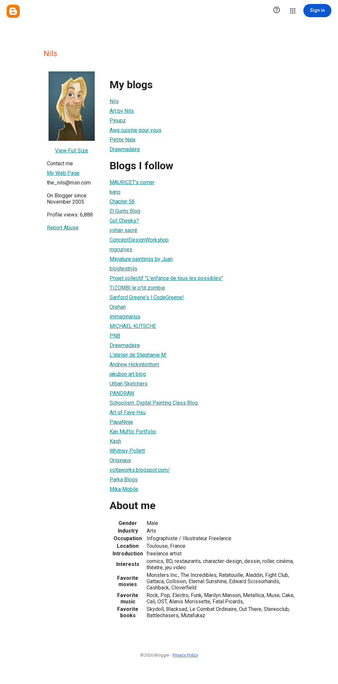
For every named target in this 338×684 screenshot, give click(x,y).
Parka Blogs (124, 479)
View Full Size (71, 150)
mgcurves (121, 249)
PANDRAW (122, 393)
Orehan (118, 307)
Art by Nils (122, 111)
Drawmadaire (125, 149)
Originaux (120, 460)
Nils (114, 101)
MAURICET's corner (132, 182)
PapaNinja (121, 422)
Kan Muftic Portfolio (133, 431)
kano (115, 192)
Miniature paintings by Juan (141, 259)
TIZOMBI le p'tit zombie (137, 288)
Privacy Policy (185, 655)
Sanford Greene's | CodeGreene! (147, 297)
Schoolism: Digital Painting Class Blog (154, 403)
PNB (115, 336)
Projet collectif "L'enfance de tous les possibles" (166, 278)
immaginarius (125, 316)
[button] (277, 11)
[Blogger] (13, 11)
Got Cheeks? (124, 221)
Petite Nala (122, 140)
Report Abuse (63, 227)
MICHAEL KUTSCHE (133, 326)
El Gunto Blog (125, 211)
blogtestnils (123, 268)
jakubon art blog (128, 374)
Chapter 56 (122, 201)
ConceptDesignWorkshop (139, 240)
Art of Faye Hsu (128, 412)
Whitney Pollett (127, 451)
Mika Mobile (124, 489)
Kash (115, 441)
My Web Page (63, 173)
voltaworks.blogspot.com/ (140, 470)
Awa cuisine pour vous (135, 130)
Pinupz (118, 120)
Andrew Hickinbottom (134, 364)
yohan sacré (123, 230)
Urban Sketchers (129, 384)
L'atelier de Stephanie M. (138, 355)
